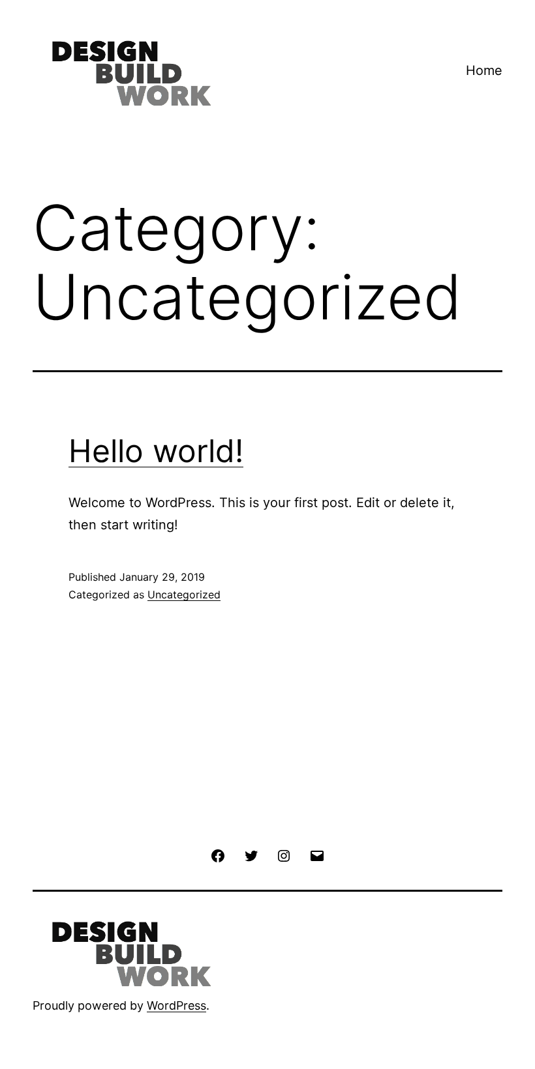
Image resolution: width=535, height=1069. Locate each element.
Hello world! (156, 451)
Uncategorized (184, 594)
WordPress (176, 1005)
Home (484, 70)
